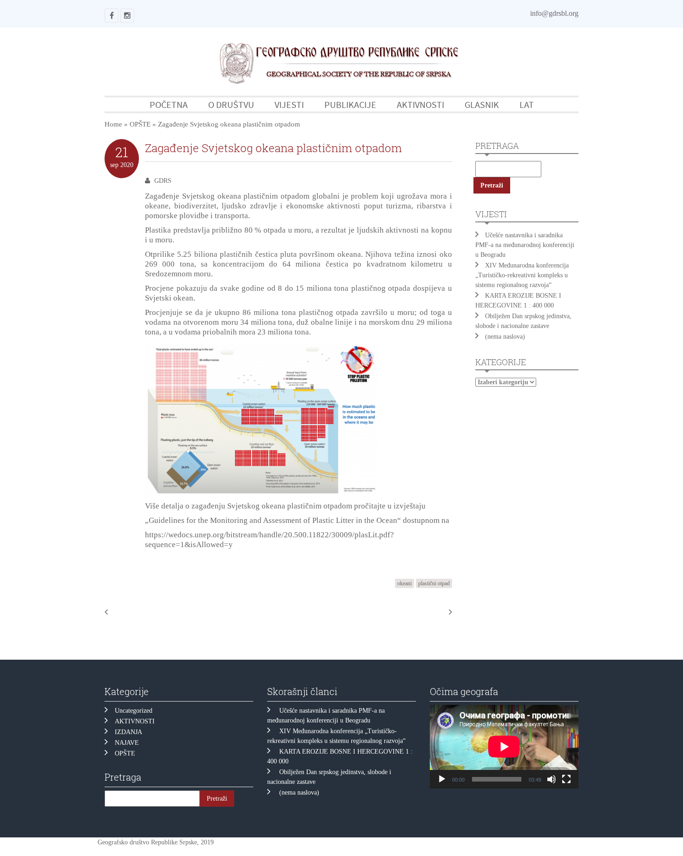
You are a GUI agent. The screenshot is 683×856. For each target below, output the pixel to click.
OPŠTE (140, 124)
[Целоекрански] (566, 779)
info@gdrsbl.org (554, 13)
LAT (526, 104)
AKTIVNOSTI (420, 104)
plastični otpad (434, 583)
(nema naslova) (505, 336)
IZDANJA (128, 732)
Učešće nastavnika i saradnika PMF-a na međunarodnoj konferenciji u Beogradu (524, 245)
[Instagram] (127, 16)
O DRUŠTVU (231, 104)
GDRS (162, 180)
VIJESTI (289, 104)
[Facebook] (111, 16)
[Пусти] (442, 779)
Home (113, 124)
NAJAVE (127, 742)
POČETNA (169, 104)
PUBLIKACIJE (350, 104)
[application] (504, 747)
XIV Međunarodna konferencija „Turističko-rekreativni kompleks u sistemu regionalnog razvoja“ (522, 275)
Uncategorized (133, 710)
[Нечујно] (551, 779)
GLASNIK (482, 104)
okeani (404, 583)
